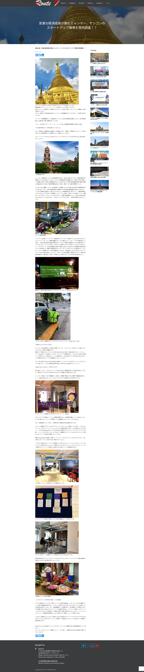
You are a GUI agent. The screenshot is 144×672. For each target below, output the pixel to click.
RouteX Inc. (42, 669)
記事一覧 (37, 48)
